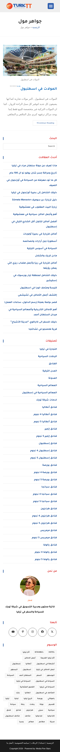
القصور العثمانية (27, 687)
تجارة (16, 699)
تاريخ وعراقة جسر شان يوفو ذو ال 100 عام (33, 173)
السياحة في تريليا (47, 687)
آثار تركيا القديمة (48, 658)
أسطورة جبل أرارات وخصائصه (40, 241)
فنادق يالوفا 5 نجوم (46, 559)
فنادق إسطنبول (48, 443)
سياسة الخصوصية (22, 743)
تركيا (7, 699)
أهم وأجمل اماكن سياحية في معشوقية (35, 214)
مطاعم (42, 722)
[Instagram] (32, 632)
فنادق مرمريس (48, 530)
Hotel (52, 652)
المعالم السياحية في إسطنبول (39, 393)
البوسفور (51, 675)
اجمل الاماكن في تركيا (45, 670)
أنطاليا (28, 664)
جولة (42, 704)
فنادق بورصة (49, 465)
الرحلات (34, 743)
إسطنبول (16, 664)
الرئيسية (36, 27)
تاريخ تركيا (28, 699)
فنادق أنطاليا (49, 407)
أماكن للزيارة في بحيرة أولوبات (40, 234)
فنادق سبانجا (49, 487)
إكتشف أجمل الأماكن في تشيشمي (37, 295)
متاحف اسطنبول (12, 716)
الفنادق (53, 364)
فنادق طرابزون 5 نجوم (44, 523)
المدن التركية (50, 371)
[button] (51, 6)
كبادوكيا (39, 716)
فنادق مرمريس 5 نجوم (44, 538)
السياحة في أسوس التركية (42, 248)
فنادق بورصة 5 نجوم (45, 480)
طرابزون (29, 710)
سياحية (51, 710)
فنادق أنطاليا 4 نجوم (45, 414)
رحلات (32, 704)
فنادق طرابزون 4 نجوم (44, 516)
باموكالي (51, 699)
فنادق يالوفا (50, 545)
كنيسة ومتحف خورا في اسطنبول (38, 288)
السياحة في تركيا (23, 681)
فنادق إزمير (51, 429)
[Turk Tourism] (22, 6)
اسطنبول (27, 670)
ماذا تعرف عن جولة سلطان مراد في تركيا (34, 166)
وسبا (21, 722)
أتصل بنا (10, 743)
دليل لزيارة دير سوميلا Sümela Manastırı (34, 200)
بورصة (40, 699)
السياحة (10, 675)
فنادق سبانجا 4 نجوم (45, 494)
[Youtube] (13, 632)
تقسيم (52, 704)
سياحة (13, 704)
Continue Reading (43, 122)
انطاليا (28, 693)
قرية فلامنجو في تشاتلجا (43, 329)
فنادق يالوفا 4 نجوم (46, 552)
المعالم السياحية (47, 385)
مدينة (52, 722)
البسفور (14, 670)
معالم (31, 722)
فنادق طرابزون (49, 509)
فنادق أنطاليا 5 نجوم (45, 422)
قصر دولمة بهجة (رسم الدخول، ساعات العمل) (30, 302)
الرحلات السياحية (47, 356)
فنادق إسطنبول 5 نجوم (43, 458)
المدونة (52, 378)
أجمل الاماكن (30, 658)
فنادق (18, 710)
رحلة (22, 704)
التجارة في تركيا (48, 349)
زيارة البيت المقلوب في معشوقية (38, 207)
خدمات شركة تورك (46, 400)
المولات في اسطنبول (37, 89)
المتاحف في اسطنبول (45, 693)
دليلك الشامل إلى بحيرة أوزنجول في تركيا (34, 193)
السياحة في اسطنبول (45, 681)
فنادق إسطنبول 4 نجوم (43, 451)
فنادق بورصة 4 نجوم (45, 472)
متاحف (27, 716)
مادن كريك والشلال (46, 256)
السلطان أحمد (25, 675)
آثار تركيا (26, 652)
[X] (52, 632)
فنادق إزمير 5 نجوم (46, 436)
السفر (39, 675)
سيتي (40, 710)
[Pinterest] (22, 632)
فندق (9, 710)
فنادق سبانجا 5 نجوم (45, 501)
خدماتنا (42, 743)
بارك (18, 693)
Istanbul (39, 652)
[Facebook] (42, 632)
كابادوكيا (51, 716)
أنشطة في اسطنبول (45, 664)
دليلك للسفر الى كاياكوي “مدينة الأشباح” (33, 322)
